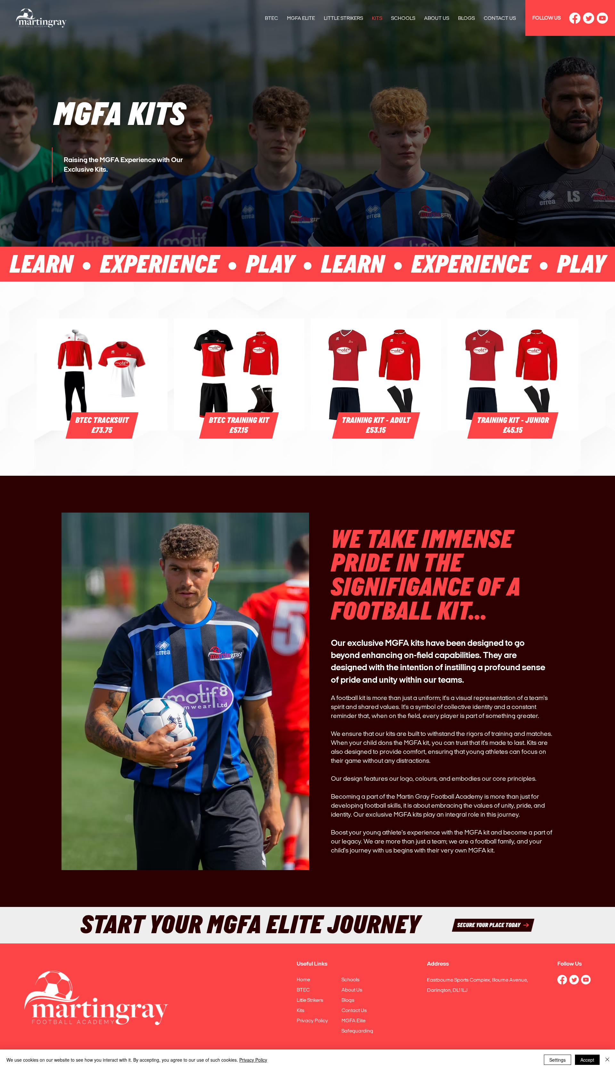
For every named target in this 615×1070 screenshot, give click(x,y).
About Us (351, 989)
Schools (350, 979)
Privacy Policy (312, 1020)
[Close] (607, 1060)
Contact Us (354, 1010)
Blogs (347, 1000)
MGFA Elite (353, 1020)
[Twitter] (588, 18)
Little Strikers (310, 1000)
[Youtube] (602, 18)
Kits (300, 1010)
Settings (557, 1060)
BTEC (303, 989)
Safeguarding (357, 1030)
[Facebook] (574, 18)
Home (303, 979)
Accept (587, 1060)
